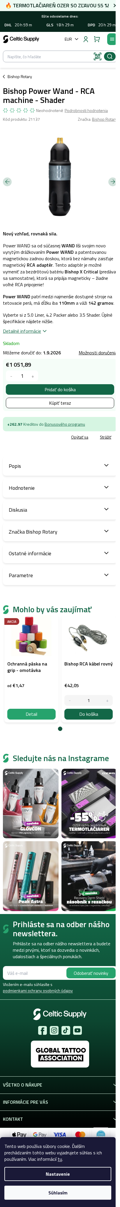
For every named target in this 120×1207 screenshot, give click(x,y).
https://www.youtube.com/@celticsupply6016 (77, 1030)
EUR (68, 39)
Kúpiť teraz (60, 402)
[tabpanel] (31, 669)
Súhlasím (58, 1192)
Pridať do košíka (60, 389)
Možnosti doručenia (98, 352)
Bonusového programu (65, 424)
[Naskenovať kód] (98, 56)
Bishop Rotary (104, 119)
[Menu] (112, 39)
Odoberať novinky (91, 973)
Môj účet (85, 39)
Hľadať (110, 56)
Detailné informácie (22, 330)
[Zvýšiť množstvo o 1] (32, 375)
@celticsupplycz (65, 1030)
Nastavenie (58, 1173)
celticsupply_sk (54, 1030)
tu (60, 1159)
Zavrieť (43, 437)
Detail (31, 714)
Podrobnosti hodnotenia (86, 110)
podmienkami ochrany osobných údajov (38, 990)
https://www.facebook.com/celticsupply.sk (42, 1030)
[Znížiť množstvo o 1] (11, 375)
